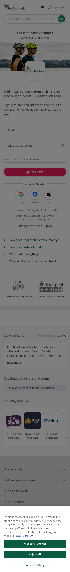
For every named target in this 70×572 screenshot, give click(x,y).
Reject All (35, 554)
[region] (35, 539)
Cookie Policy (24, 536)
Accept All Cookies (35, 543)
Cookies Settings (34, 565)
